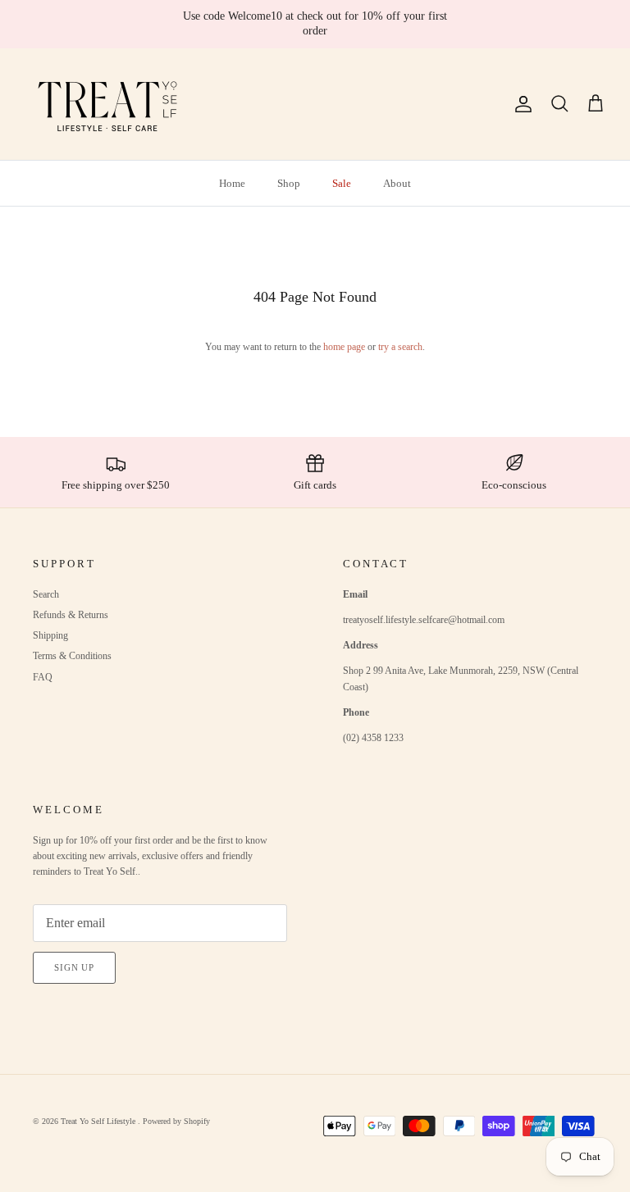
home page (344, 347)
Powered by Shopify (176, 1121)
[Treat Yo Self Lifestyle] (109, 104)
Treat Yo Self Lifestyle (99, 1121)
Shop (288, 183)
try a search (400, 347)
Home (232, 183)
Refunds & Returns (70, 615)
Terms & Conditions (72, 656)
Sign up (74, 967)
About (397, 183)
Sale (341, 183)
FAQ (42, 677)
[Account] (520, 104)
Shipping (50, 635)
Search (46, 594)
